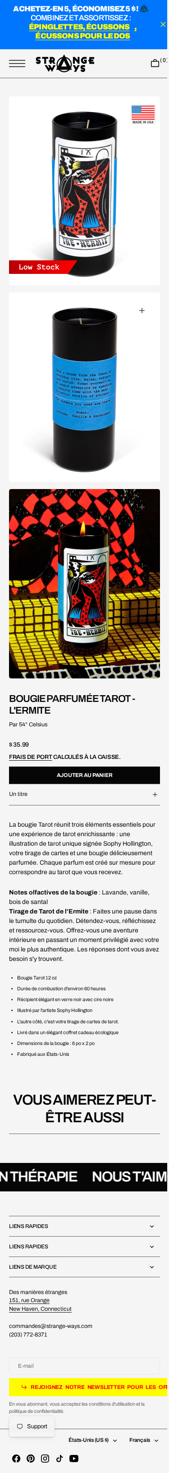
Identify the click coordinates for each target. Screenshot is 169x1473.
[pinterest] (30, 1458)
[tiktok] (59, 1458)
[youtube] (74, 1458)
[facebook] (16, 1458)
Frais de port (30, 731)
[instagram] (45, 1458)
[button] (19, 63)
